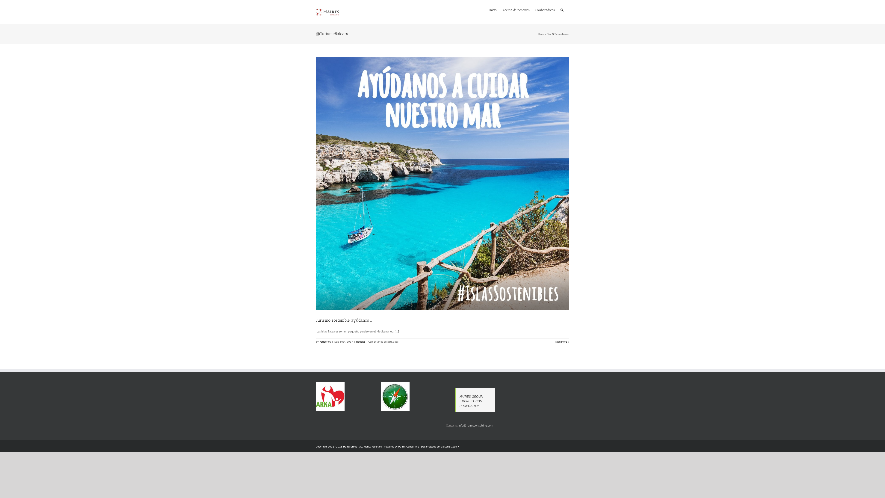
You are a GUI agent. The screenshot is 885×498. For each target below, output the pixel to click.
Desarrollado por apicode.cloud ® (440, 446)
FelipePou (325, 341)
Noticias (360, 341)
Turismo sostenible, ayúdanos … (344, 320)
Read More (561, 341)
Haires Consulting (408, 446)
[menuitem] (493, 9)
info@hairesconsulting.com (475, 425)
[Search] (561, 9)
